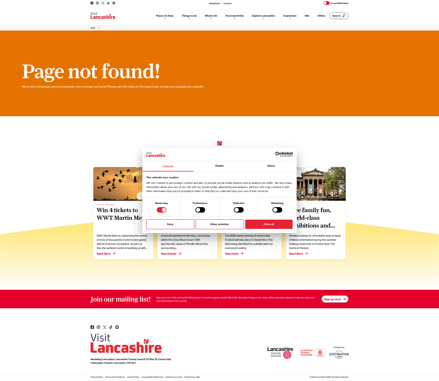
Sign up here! (332, 299)
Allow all (269, 224)
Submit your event (173, 377)
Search (336, 15)
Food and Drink (235, 15)
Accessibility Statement (152, 377)
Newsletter (214, 3)
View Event (232, 253)
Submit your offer (192, 377)
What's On (211, 15)
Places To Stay (165, 15)
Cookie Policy (133, 377)
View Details (168, 253)
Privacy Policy (97, 377)
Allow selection (219, 224)
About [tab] (271, 165)
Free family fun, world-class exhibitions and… (312, 218)
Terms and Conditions (115, 377)
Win (307, 15)
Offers (321, 15)
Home (93, 28)
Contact (228, 3)
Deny (170, 224)
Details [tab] (219, 165)
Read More (104, 253)
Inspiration (289, 15)
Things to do (189, 15)
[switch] (200, 210)
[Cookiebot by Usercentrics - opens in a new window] (278, 154)
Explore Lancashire (263, 15)
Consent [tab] (168, 166)
